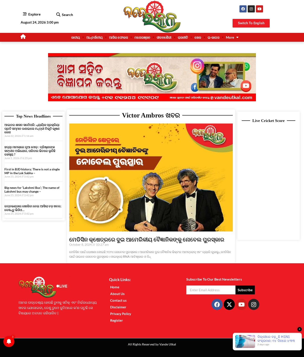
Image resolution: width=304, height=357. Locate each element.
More (230, 37)
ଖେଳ (198, 37)
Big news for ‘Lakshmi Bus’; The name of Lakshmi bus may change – (31, 189)
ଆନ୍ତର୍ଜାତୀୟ (94, 37)
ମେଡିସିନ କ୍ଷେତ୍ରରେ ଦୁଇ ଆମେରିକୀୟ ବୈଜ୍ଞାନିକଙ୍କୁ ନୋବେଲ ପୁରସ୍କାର (146, 239)
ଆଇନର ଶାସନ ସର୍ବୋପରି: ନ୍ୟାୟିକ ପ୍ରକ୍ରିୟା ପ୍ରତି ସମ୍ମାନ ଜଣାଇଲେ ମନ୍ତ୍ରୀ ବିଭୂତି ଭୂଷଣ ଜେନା (32, 128)
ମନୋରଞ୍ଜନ (142, 37)
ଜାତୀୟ (75, 37)
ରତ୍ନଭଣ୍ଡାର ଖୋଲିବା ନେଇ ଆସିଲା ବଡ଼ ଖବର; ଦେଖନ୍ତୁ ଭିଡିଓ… (32, 208)
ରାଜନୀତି (183, 37)
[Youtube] (259, 8)
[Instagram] (251, 8)
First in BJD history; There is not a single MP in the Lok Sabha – (32, 171)
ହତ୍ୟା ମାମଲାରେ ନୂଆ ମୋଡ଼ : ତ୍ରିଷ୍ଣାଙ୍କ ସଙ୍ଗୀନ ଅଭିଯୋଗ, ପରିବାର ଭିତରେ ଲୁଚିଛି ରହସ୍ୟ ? (29, 150)
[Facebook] (243, 8)
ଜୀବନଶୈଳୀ (164, 37)
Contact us (118, 300)
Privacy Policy (120, 314)
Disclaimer (118, 307)
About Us (117, 294)
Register (116, 320)
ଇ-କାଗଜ (213, 37)
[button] (58, 14)
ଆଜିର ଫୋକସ (118, 37)
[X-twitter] (229, 304)
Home (114, 287)
